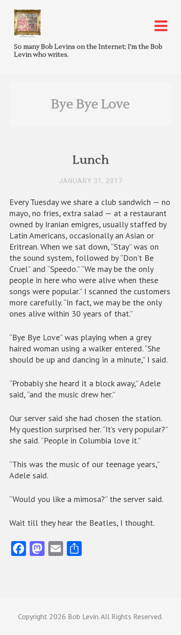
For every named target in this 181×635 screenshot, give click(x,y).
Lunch (90, 160)
